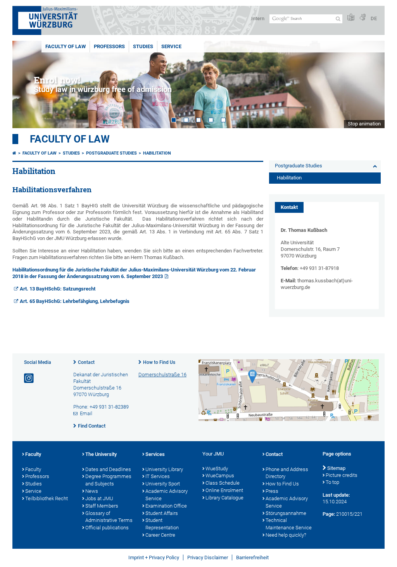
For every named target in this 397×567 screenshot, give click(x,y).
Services (155, 454)
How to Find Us (159, 362)
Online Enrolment (224, 490)
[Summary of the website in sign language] (362, 18)
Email (86, 413)
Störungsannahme (286, 513)
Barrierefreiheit (252, 557)
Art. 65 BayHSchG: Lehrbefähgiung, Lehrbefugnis (74, 301)
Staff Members (101, 506)
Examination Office (166, 506)
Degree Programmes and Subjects (108, 480)
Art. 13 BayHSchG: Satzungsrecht (57, 289)
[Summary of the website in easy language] (350, 18)
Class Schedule (222, 483)
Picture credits (341, 475)
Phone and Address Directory (287, 473)
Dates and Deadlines (108, 469)
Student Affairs (161, 513)
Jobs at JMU (99, 498)
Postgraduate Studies (111, 153)
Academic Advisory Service (166, 494)
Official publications (107, 527)
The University (101, 454)
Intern (257, 18)
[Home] (14, 153)
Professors (109, 46)
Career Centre (160, 535)
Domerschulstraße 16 (162, 374)
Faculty (33, 454)
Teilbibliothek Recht (46, 498)
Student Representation (162, 523)
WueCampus (219, 475)
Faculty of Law (65, 46)
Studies (143, 46)
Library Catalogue (224, 498)
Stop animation (364, 124)
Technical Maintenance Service (289, 523)
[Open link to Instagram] (29, 378)
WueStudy (216, 468)
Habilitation (157, 153)
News (91, 491)
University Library (164, 469)
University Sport (162, 484)
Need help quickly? (286, 535)
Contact (86, 362)
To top (332, 482)
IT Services (157, 476)
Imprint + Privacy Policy (153, 557)
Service (171, 46)
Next (371, 84)
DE (374, 18)
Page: (329, 514)
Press (272, 491)
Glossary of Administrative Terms (109, 517)
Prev (26, 84)
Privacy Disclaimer (207, 557)
